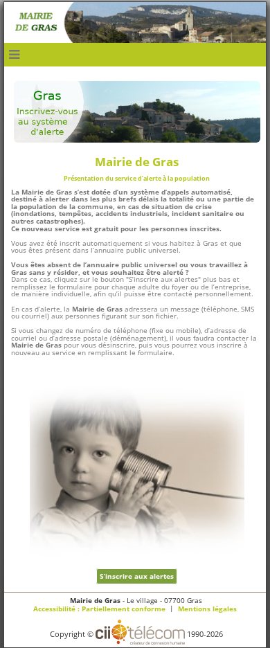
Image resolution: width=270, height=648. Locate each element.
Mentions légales (207, 608)
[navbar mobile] (14, 54)
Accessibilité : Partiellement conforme (99, 608)
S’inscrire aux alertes (137, 576)
